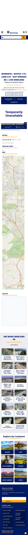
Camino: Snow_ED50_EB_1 (8, 426)
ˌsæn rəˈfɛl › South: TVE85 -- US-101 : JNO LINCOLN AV (20, 413)
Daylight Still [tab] (14, 102)
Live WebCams (6, 519)
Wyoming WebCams (20, 510)
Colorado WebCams (18, 514)
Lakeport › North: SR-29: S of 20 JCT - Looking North (7, 399)
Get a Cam (5, 525)
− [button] (4, 160)
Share (9, 94)
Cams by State (6, 513)
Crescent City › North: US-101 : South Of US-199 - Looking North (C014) (20, 427)
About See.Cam (6, 522)
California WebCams (18, 518)
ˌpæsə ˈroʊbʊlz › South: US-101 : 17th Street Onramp (20, 372)
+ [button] (4, 158)
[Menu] (2, 32)
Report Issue (18, 94)
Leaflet (11, 288)
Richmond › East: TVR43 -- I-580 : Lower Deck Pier (7, 372)
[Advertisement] (14, 15)
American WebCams (7, 528)
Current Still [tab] (8, 99)
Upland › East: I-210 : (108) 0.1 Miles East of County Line (20, 358)
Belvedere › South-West (20, 385)
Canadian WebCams (20, 525)
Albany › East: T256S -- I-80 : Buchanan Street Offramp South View (7, 386)
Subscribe (8, 501)
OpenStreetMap (16, 288)
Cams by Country (7, 510)
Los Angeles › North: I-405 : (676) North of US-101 (8, 358)
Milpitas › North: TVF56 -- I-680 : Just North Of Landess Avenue (7, 413)
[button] (23, 127)
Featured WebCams (7, 516)
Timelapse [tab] (20, 99)
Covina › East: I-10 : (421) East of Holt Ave (20, 399)
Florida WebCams (19, 522)
